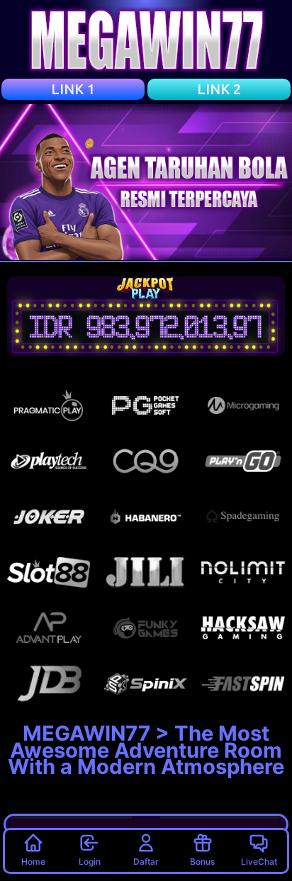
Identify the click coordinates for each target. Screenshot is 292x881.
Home (33, 861)
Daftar (146, 861)
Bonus (202, 861)
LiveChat (259, 861)
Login (90, 861)
